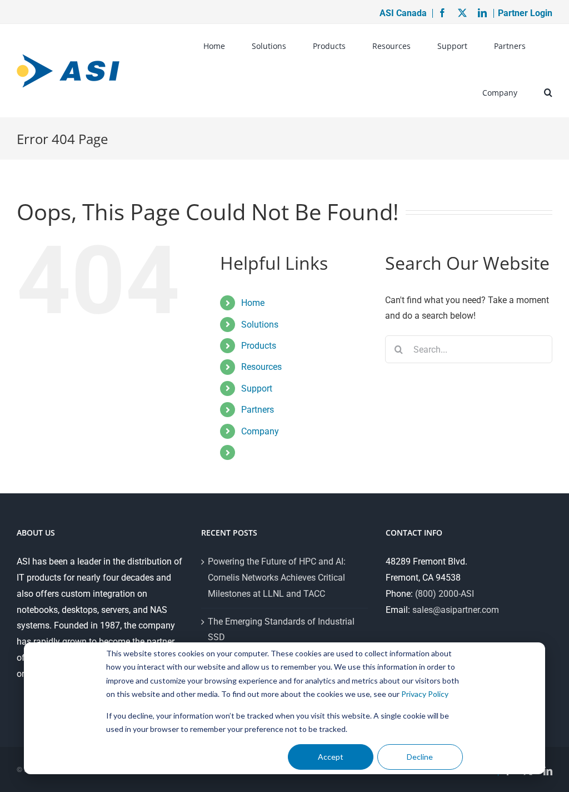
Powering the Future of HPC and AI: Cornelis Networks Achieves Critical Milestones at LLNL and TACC (277, 577)
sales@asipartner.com (455, 610)
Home (252, 303)
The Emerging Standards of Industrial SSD (281, 629)
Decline (420, 756)
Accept (330, 756)
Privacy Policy (424, 694)
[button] (548, 94)
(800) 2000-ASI (444, 593)
